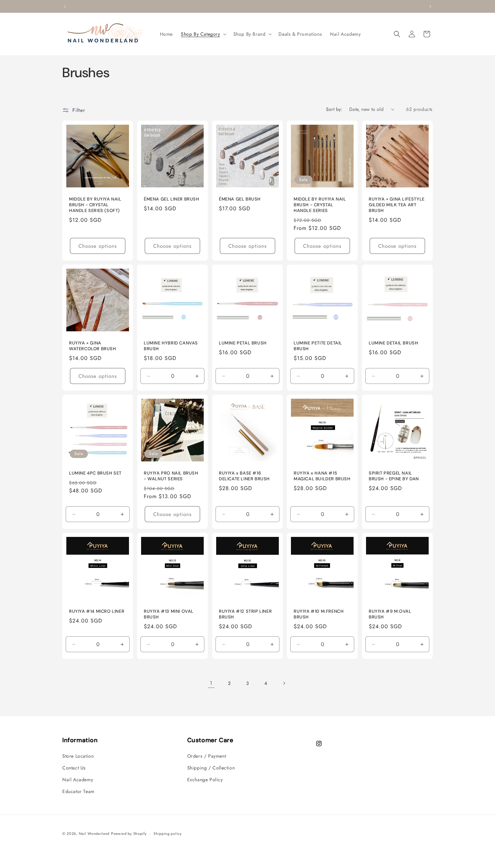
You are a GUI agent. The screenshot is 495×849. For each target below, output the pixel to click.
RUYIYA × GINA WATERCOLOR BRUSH (92, 346)
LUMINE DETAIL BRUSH (393, 343)
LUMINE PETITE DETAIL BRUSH (318, 346)
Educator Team (78, 791)
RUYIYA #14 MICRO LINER (96, 611)
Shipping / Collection (211, 767)
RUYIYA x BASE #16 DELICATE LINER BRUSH (244, 476)
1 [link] (211, 683)
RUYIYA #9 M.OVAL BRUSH (390, 614)
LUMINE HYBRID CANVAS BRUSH (171, 346)
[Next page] (283, 683)
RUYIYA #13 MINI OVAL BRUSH (169, 614)
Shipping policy (168, 833)
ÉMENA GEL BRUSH (240, 199)
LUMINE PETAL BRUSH (243, 343)
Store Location (78, 756)
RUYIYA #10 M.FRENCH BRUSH (318, 614)
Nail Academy (77, 779)
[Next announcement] (430, 6)
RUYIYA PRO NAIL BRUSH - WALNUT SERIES (171, 476)
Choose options (97, 245)
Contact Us (74, 767)
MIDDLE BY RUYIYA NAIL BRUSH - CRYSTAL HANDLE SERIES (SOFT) (95, 204)
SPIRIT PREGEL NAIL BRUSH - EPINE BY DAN (394, 476)
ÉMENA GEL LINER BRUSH (171, 199)
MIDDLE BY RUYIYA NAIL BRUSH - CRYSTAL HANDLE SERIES (320, 204)
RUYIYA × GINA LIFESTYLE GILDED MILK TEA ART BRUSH (397, 204)
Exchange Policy (205, 779)
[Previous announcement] (64, 6)
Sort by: (334, 109)
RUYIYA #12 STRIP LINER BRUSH (245, 614)
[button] (203, 34)
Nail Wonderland (94, 833)
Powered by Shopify (129, 833)
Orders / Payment (206, 756)
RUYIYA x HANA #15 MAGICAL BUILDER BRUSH (322, 476)
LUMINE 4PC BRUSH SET (95, 473)
